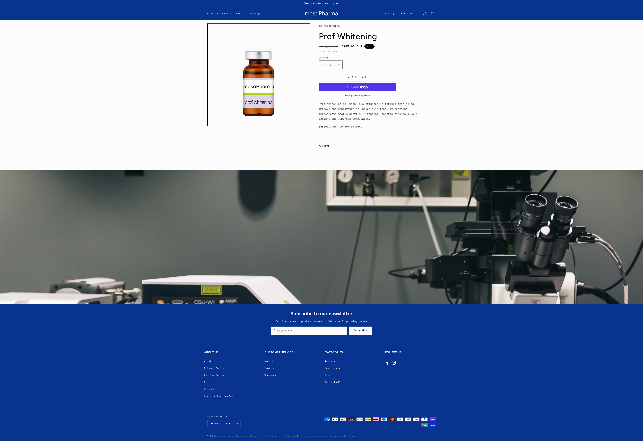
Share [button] (325, 145)
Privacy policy (293, 436)
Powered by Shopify (247, 436)
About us (210, 361)
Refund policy (271, 436)
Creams (329, 375)
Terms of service (316, 436)
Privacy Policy (214, 368)
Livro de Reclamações (218, 396)
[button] (224, 13)
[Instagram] (394, 363)
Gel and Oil (333, 382)
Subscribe (360, 330)
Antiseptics (333, 361)
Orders (269, 361)
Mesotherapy (333, 368)
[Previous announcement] (208, 3)
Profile (270, 368)
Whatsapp (270, 375)
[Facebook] (387, 363)
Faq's (207, 382)
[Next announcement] (434, 3)
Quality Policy (214, 375)
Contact (209, 389)
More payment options (357, 95)
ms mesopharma (226, 436)
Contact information (343, 436)
